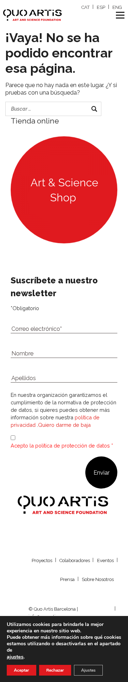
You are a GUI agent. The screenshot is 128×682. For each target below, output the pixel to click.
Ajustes (88, 670)
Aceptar (21, 670)
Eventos (105, 560)
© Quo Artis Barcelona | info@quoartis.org (53, 612)
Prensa (67, 579)
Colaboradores (74, 560)
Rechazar (55, 670)
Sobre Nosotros (98, 579)
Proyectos (42, 560)
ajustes (15, 656)
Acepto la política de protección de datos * (62, 446)
